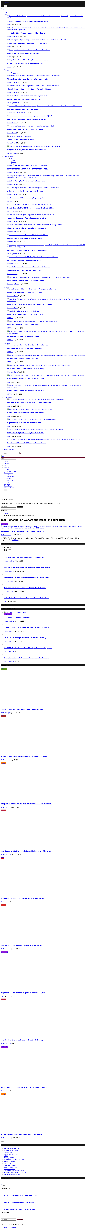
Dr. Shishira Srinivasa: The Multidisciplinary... (23, 336)
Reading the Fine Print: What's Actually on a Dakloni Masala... (23, 898)
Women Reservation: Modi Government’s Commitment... (27, 79)
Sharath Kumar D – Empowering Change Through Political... (29, 89)
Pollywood (14, 160)
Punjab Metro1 (12, 211)
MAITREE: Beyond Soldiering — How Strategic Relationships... (29, 402)
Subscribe (19, 506)
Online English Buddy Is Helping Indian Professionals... (27, 43)
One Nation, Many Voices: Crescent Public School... (26, 33)
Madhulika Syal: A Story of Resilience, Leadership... (26, 348)
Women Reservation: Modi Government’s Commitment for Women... (25, 757)
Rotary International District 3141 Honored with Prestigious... (26, 658)
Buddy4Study (8, 1152)
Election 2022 (15, 74)
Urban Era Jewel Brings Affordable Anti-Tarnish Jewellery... (25, 638)
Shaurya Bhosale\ (9, 1161)
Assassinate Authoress (11, 1150)
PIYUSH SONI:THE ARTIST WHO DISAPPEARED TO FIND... (28, 169)
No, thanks (4, 510)
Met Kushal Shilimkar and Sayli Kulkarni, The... (24, 260)
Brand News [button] (8, 397)
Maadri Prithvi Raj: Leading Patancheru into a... (24, 99)
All (11, 72)
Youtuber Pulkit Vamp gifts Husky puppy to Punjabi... (26, 218)
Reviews (13, 162)
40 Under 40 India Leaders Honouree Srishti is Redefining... (22, 1040)
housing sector (9, 1158)
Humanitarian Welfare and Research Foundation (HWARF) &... (23, 531)
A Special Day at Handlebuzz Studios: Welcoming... (25, 191)
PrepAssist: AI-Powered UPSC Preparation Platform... (26, 443)
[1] (5, 6)
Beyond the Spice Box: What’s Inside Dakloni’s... (24, 423)
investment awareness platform (14, 1159)
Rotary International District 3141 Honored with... (25, 292)
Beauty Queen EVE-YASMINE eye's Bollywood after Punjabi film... (30, 208)
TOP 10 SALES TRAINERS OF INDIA (15, 1173)
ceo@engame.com (13, 103)
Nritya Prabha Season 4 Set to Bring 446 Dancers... (25, 63)
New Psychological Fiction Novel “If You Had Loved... (26, 379)
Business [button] (7, 343)
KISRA (6, 1156)
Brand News (8, 486)
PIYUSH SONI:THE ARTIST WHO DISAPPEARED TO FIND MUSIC (26, 628)
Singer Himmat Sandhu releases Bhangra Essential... (26, 228)
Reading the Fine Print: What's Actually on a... (23, 53)
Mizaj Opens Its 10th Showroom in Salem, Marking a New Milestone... (26, 851)
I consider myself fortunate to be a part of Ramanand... (27, 250)
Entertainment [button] (8, 156)
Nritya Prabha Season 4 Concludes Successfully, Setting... (19, 1202)
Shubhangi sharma (13, 284)
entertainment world (10, 1167)
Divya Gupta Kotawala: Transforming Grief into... (24, 324)
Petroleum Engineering (11, 1148)
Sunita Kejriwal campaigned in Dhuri (20, 140)
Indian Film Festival (10, 1165)
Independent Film (9, 1169)
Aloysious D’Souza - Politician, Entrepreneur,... (24, 109)
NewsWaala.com (9, 450)
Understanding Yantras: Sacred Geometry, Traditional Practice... (24, 1087)
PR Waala (10, 201)
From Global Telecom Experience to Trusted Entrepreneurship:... (31, 304)
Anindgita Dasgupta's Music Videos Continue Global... (26, 181)
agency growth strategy (11, 1154)
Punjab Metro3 (12, 123)
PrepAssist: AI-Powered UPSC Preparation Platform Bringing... (23, 993)
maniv (9, 25)
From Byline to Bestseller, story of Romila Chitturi (25, 314)
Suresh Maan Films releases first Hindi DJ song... (25, 270)
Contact (6, 2)
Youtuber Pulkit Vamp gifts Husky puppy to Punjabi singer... (22, 709)
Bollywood (14, 164)
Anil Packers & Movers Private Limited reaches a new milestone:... (28, 578)
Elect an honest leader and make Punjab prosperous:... (27, 119)
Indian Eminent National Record (14, 1171)
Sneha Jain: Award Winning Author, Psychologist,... (25, 198)
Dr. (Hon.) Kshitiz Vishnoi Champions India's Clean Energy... (22, 1134)
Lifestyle (6, 482)
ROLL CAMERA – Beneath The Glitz (17, 618)
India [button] (5, 14)
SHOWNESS (7, 1163)
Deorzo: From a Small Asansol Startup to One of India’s (24, 558)
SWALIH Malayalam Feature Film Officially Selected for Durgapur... (28, 648)
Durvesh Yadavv (12, 264)
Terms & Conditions (10, 1228)
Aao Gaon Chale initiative (12, 1174)
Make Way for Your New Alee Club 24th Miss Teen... (26, 280)
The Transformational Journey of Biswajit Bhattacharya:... (25, 588)
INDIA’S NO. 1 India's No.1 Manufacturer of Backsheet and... (22, 945)
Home (6, 12)
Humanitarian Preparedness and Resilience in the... (26, 413)
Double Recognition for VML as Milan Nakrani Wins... (26, 391)
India (5, 465)
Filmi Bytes (15, 540)
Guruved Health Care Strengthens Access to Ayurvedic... (28, 21)
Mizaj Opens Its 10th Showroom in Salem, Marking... (26, 369)
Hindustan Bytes (12, 36)
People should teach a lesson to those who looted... (26, 129)
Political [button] (6, 70)
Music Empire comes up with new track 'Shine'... (24, 238)
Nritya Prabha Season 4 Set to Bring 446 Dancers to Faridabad (26, 598)
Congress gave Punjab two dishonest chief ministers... (27, 150)
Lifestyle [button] (6, 287)
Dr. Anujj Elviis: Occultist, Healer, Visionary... (23, 358)
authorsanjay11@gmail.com (16, 113)
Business (7, 484)
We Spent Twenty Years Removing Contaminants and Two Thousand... (26, 804)
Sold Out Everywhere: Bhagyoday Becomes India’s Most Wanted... (27, 568)
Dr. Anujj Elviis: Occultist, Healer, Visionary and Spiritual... (19, 1209)
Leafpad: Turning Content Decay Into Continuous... (25, 433)
